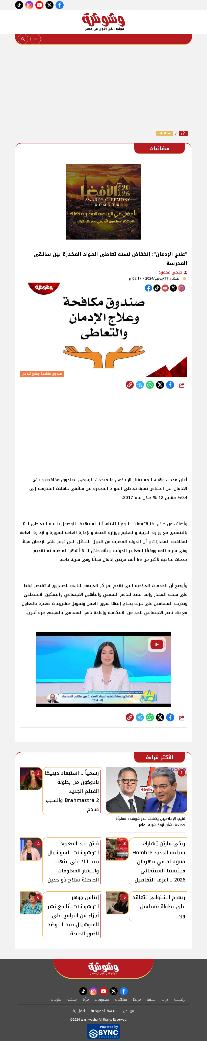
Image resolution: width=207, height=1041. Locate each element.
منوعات (56, 999)
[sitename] (103, 968)
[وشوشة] (103, 22)
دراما (165, 999)
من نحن (128, 1011)
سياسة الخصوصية (104, 1011)
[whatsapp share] (150, 385)
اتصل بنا (79, 1011)
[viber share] (140, 385)
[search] (23, 39)
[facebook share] (170, 385)
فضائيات (164, 133)
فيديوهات (102, 999)
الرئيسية (180, 999)
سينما (151, 999)
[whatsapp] (130, 385)
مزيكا (137, 999)
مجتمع (72, 999)
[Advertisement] (103, 87)
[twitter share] (160, 385)
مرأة (86, 999)
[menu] (35, 39)
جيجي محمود (171, 272)
